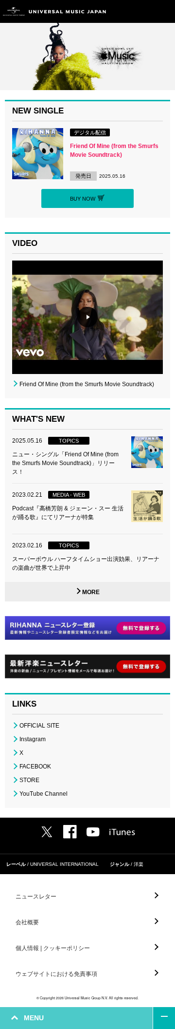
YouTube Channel (43, 793)
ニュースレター (36, 896)
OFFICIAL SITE (39, 725)
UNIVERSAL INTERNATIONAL (64, 864)
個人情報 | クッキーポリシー (53, 948)
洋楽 (138, 864)
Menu (164, 11)
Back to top (164, 1018)
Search (142, 11)
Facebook (70, 832)
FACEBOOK (35, 766)
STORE (29, 780)
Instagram (32, 739)
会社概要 (27, 922)
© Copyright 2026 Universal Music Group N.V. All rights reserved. (87, 997)
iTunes (122, 832)
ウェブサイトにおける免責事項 (56, 974)
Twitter (46, 831)
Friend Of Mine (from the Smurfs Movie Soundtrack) (86, 384)
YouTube (93, 832)
